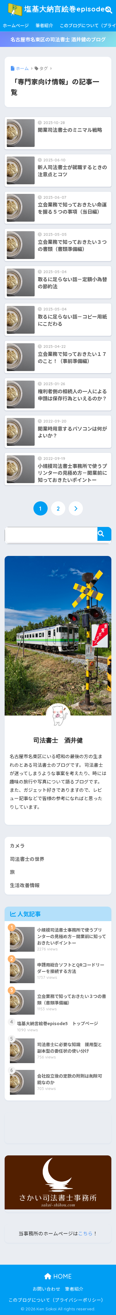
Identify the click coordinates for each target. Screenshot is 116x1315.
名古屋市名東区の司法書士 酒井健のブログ (58, 39)
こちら (85, 1233)
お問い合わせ (46, 1288)
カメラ (17, 845)
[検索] (104, 534)
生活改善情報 (25, 885)
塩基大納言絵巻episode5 (66, 8)
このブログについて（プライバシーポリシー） (57, 1299)
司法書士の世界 (27, 858)
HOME (61, 1276)
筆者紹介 (44, 25)
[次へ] (76, 508)
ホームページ (16, 25)
